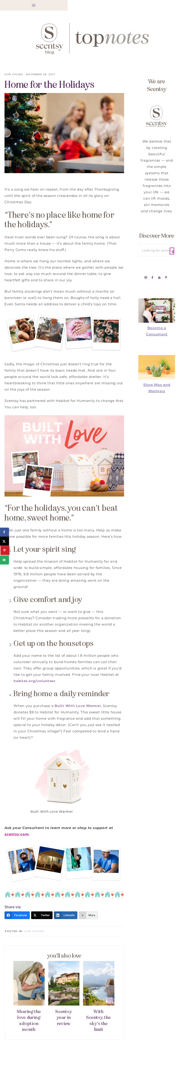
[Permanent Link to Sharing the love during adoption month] (29, 1004)
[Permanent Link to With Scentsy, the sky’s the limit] (98, 1004)
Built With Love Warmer (78, 706)
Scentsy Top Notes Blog (92, 38)
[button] (34, 5)
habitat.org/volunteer (34, 681)
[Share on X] (4, 541)
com (24, 834)
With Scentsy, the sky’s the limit (98, 1020)
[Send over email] (4, 559)
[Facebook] (153, 277)
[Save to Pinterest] (4, 550)
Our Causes (14, 74)
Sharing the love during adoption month (29, 1020)
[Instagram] (146, 277)
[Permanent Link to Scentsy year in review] (64, 1004)
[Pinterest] (167, 277)
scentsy (12, 834)
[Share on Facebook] (4, 532)
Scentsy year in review (64, 1017)
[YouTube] (160, 277)
